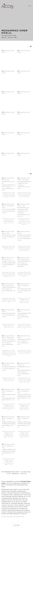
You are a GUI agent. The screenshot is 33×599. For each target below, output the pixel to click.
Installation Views (28, 46)
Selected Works (28, 173)
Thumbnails (30, 46)
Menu (29, 5)
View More (16, 525)
